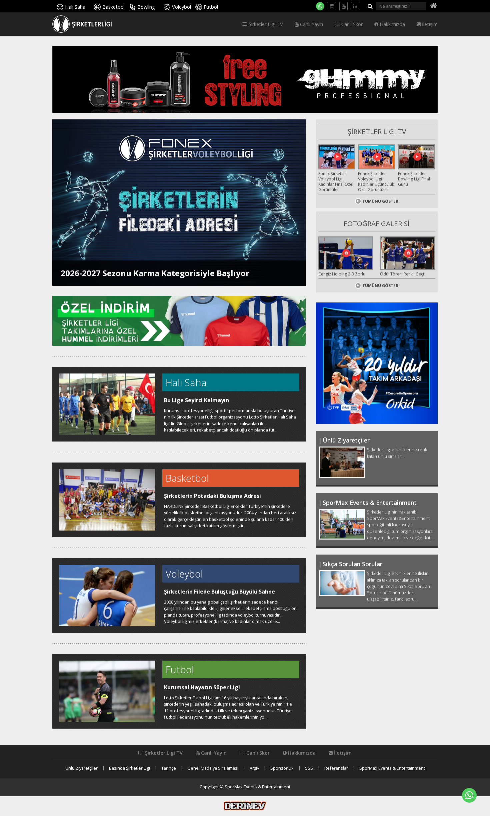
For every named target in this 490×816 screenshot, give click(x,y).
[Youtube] (343, 6)
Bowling (146, 7)
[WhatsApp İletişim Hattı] (320, 6)
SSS (309, 768)
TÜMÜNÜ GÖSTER (380, 201)
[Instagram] (332, 6)
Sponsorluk (282, 768)
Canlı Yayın (311, 24)
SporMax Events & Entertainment (392, 768)
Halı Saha (75, 7)
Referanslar (336, 768)
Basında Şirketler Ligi (129, 768)
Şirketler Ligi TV (265, 24)
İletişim (429, 24)
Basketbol (113, 7)
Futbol (211, 7)
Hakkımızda (391, 24)
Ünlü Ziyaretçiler (81, 768)
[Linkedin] (355, 6)
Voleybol (181, 7)
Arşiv (254, 768)
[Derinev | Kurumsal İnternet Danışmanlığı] (245, 805)
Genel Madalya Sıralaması (212, 768)
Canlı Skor (351, 24)
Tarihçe (168, 768)
